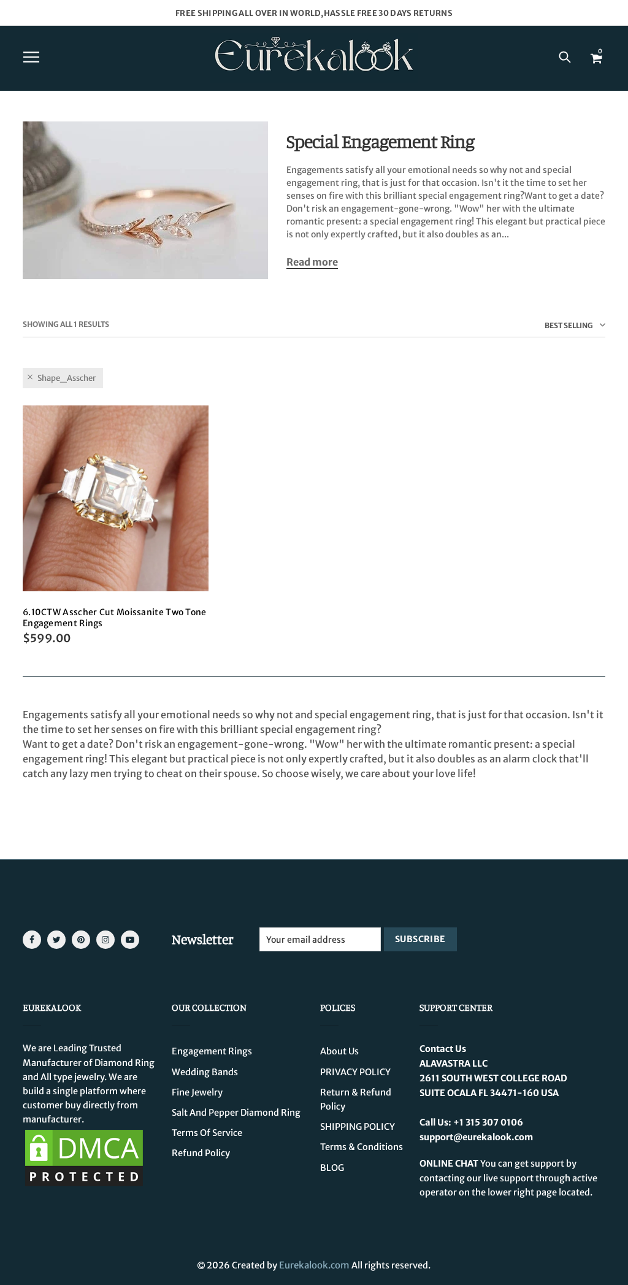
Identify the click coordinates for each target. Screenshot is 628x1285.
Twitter (56, 939)
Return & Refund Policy (355, 1099)
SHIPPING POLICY (357, 1126)
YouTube (130, 939)
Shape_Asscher (66, 378)
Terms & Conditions (361, 1147)
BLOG (332, 1167)
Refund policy (201, 1153)
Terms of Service (207, 1132)
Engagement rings (212, 1051)
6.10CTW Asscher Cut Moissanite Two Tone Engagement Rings (115, 618)
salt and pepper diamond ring (236, 1112)
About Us (339, 1051)
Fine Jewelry (197, 1092)
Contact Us (442, 1048)
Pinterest (81, 939)
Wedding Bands (205, 1072)
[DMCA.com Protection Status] (84, 1157)
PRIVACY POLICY (355, 1072)
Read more (312, 262)
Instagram (105, 939)
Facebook (32, 939)
